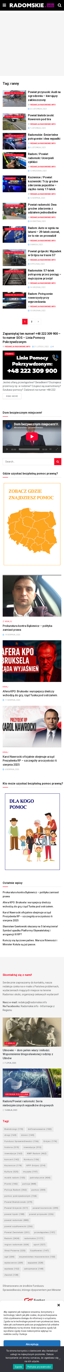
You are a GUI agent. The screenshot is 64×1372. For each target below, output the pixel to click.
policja (29, 1184)
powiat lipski (14, 1214)
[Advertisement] (32, 44)
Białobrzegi (13, 1129)
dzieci (27, 1135)
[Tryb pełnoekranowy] (56, 449)
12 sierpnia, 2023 (37, 198)
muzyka (30, 1172)
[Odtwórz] (7, 449)
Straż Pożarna (15, 1250)
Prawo (10, 354)
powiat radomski (16, 1220)
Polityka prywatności (39, 1366)
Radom (12, 1238)
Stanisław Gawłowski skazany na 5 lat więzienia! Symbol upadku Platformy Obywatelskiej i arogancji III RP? (30, 930)
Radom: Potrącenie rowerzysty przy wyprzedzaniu (40, 297)
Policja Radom (15, 1190)
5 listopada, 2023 (38, 147)
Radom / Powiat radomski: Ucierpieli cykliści (41, 158)
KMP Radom (37, 1153)
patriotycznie (40, 1178)
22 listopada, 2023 (38, 109)
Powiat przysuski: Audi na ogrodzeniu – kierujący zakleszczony (44, 96)
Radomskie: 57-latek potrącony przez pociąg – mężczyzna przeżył (44, 274)
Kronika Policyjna (14, 93)
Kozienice (10, 178)
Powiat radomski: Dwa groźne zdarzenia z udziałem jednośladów (42, 208)
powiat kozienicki (45, 1208)
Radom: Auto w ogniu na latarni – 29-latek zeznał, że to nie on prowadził (44, 232)
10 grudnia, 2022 (38, 311)
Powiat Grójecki (16, 1208)
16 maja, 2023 (10, 1110)
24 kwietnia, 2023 (38, 221)
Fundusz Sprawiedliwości (21, 1141)
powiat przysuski (41, 1214)
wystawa (11, 1269)
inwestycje (13, 1153)
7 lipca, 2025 (10, 1063)
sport (40, 1244)
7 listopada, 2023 (38, 128)
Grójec (50, 1141)
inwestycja (32, 1147)
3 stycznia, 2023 (37, 264)
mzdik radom (14, 1178)
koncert (11, 1159)
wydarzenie (13, 1263)
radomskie (33, 1238)
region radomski (16, 1244)
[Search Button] (57, 461)
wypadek (35, 1263)
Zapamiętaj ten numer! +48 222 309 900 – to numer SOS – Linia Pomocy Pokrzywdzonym (31, 338)
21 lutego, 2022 (41, 347)
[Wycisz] (50, 449)
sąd (9, 1257)
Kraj (5, 687)
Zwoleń (11, 1275)
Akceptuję (32, 1344)
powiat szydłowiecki (18, 1226)
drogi (10, 1135)
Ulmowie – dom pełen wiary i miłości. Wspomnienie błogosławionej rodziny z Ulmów (28, 1054)
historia (11, 1147)
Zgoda (18, 1366)
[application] (32, 436)
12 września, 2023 (38, 171)
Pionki (11, 1184)
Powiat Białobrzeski (18, 1202)
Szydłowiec (39, 1250)
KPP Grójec (36, 1165)
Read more (12, 396)
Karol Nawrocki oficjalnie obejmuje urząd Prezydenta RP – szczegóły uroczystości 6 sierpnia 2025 (30, 760)
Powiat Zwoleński (17, 1232)
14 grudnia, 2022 (38, 287)
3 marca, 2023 (36, 245)
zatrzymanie (34, 1269)
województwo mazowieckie (37, 1257)
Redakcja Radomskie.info (43, 105)
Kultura (11, 1172)
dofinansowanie (40, 1129)
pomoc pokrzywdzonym (20, 1196)
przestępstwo (44, 1232)
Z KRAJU (7, 621)
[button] (58, 1305)
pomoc (38, 1190)
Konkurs (31, 1159)
